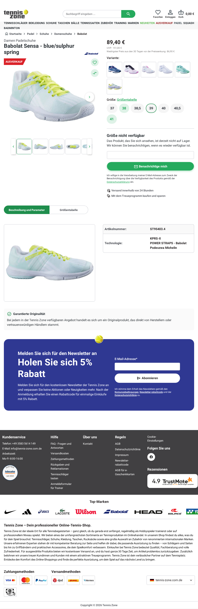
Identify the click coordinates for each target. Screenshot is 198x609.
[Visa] (10, 580)
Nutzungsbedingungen (127, 392)
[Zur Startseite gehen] (16, 13)
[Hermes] (88, 580)
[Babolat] (91, 53)
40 (165, 109)
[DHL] (73, 580)
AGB (117, 443)
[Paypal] (41, 580)
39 (153, 109)
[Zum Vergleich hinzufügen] (95, 73)
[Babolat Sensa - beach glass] (182, 69)
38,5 (139, 109)
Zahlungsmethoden (62, 459)
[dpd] (57, 580)
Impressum (122, 454)
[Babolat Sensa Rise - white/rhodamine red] (148, 69)
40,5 (179, 109)
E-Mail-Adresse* (126, 359)
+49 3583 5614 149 (28, 3)
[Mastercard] (25, 580)
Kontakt (88, 443)
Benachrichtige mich (153, 166)
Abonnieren (150, 378)
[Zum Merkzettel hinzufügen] (95, 62)
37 (114, 109)
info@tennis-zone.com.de (26, 448)
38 (124, 108)
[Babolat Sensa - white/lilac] (131, 69)
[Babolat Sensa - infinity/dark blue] (114, 69)
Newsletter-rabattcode (151, 392)
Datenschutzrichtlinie (126, 395)
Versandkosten (60, 453)
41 (112, 119)
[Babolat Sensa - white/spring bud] (114, 86)
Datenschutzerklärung (118, 182)
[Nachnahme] (10, 592)
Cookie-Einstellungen (151, 438)
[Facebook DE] (151, 457)
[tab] (27, 210)
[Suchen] (128, 14)
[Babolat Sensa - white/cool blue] (165, 69)
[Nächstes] (89, 97)
